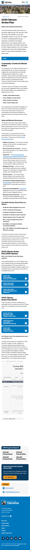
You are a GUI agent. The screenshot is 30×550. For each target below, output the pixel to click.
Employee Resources (14, 545)
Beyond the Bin (7, 182)
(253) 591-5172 (9, 488)
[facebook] (3, 538)
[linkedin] (16, 538)
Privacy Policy (21, 543)
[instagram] (11, 538)
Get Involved (9, 477)
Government (5, 523)
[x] (7, 538)
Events (3, 530)
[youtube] (20, 538)
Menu (5, 58)
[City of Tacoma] (6, 2)
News (3, 528)
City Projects (5, 525)
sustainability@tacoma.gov (12, 492)
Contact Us (5, 516)
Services (4, 520)
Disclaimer (7, 545)
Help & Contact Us (6, 533)
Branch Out (23, 188)
